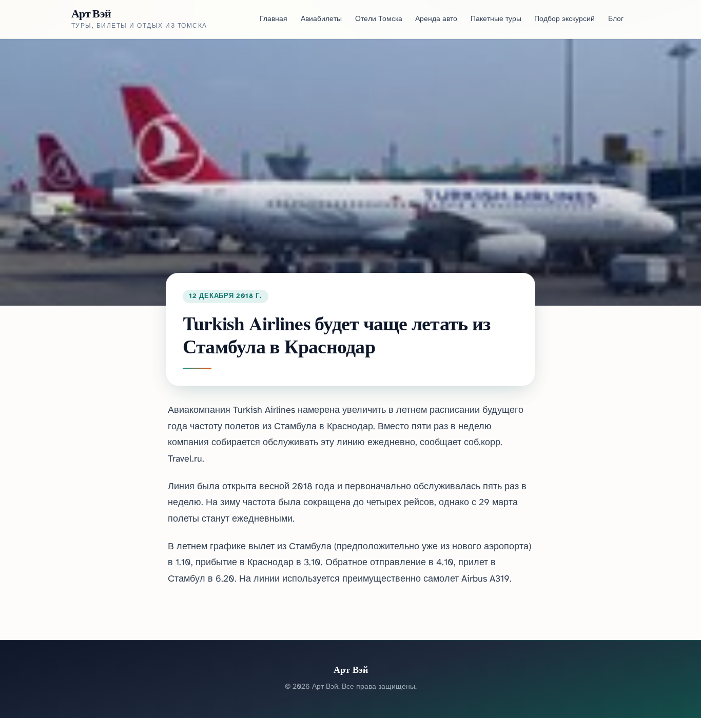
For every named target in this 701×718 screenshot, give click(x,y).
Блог (616, 19)
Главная (273, 19)
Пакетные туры (496, 19)
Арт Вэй (91, 13)
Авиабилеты (321, 19)
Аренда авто (436, 19)
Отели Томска (378, 19)
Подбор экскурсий (564, 19)
